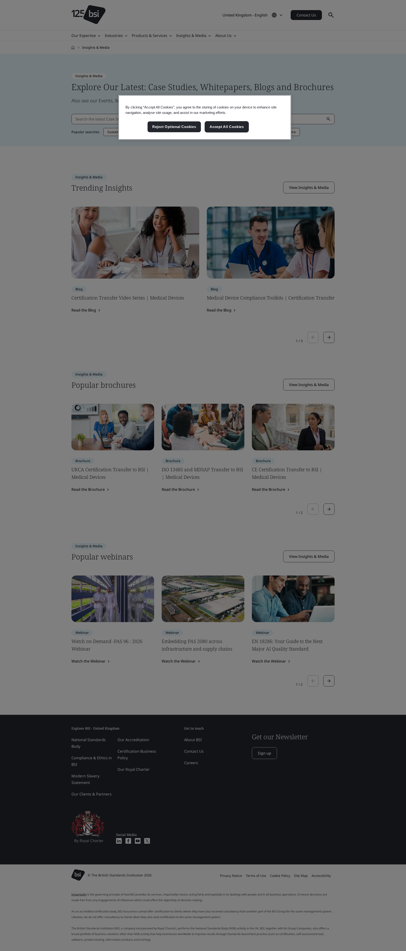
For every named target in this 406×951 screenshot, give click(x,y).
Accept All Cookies (227, 127)
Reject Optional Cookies (174, 127)
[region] (204, 117)
